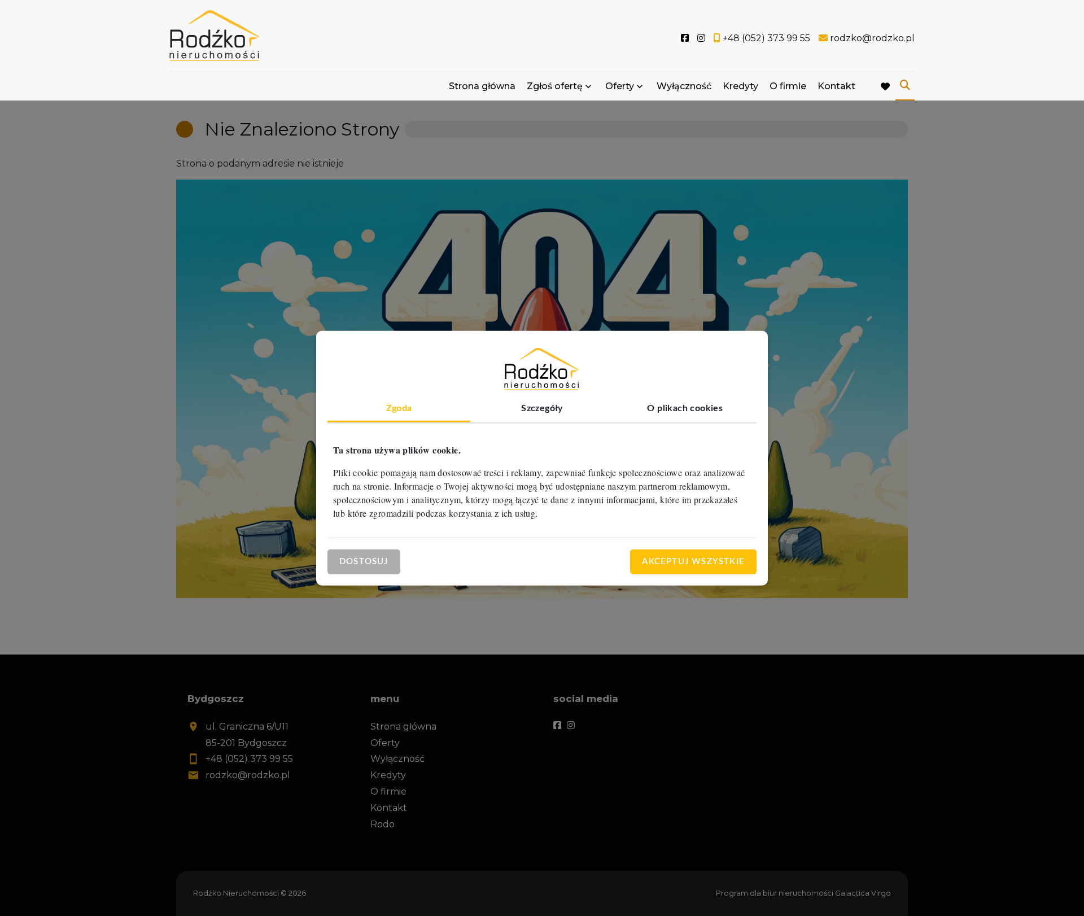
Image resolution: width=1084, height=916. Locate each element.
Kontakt (836, 86)
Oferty (619, 86)
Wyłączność (684, 86)
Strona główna (482, 86)
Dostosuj (363, 561)
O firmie (788, 86)
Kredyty (740, 86)
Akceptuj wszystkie (693, 561)
